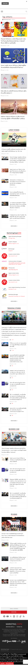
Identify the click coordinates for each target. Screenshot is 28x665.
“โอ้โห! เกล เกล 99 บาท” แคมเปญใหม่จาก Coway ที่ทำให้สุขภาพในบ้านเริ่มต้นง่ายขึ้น (18, 344)
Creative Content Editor (14, 254)
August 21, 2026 (13, 174)
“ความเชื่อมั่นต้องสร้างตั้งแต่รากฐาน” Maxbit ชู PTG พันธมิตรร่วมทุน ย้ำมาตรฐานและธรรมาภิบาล (18, 559)
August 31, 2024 (5, 70)
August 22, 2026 (13, 164)
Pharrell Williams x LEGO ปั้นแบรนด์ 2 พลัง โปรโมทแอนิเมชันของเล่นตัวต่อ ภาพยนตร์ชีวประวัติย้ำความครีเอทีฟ (13, 41)
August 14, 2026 (5, 339)
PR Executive (12, 268)
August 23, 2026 (5, 153)
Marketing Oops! (5, 649)
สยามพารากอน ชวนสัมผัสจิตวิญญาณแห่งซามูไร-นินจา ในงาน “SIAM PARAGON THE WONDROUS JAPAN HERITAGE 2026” (13, 535)
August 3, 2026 (13, 348)
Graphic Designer (13, 241)
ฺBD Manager (12, 249)
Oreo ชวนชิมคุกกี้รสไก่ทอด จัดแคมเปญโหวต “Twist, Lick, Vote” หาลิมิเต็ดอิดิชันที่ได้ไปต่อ (18, 193)
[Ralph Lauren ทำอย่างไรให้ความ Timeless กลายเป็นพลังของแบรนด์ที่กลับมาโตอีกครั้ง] (5, 459)
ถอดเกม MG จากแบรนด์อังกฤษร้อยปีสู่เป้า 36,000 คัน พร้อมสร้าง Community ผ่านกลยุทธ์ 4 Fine (18, 410)
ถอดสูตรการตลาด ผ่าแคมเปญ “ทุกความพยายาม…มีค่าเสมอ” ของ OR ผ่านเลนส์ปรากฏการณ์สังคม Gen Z (17, 372)
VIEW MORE (13, 226)
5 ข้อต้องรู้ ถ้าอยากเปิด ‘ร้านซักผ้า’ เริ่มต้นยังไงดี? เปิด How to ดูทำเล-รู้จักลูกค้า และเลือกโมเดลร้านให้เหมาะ (18, 216)
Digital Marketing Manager (15, 236)
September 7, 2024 (5, 45)
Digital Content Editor (14, 273)
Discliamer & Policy (5, 650)
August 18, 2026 (13, 474)
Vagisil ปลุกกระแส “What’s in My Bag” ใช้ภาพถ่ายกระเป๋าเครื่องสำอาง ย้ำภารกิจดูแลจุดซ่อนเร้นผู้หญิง (18, 171)
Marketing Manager (13, 294)
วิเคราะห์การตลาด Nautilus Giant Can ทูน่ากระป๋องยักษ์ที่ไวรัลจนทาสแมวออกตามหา (17, 384)
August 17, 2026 (13, 488)
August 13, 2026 (13, 401)
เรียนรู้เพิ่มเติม (9, 663)
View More (13, 301)
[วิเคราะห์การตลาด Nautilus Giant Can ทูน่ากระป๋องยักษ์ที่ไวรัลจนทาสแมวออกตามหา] (5, 383)
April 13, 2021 (5, 121)
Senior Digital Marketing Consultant (17, 287)
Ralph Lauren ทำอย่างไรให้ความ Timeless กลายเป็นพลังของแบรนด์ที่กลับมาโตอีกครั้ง (18, 459)
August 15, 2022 (5, 95)
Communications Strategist (15, 261)
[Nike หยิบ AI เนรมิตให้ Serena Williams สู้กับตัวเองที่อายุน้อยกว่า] (14, 81)
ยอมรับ (2, 663)
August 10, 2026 (13, 413)
